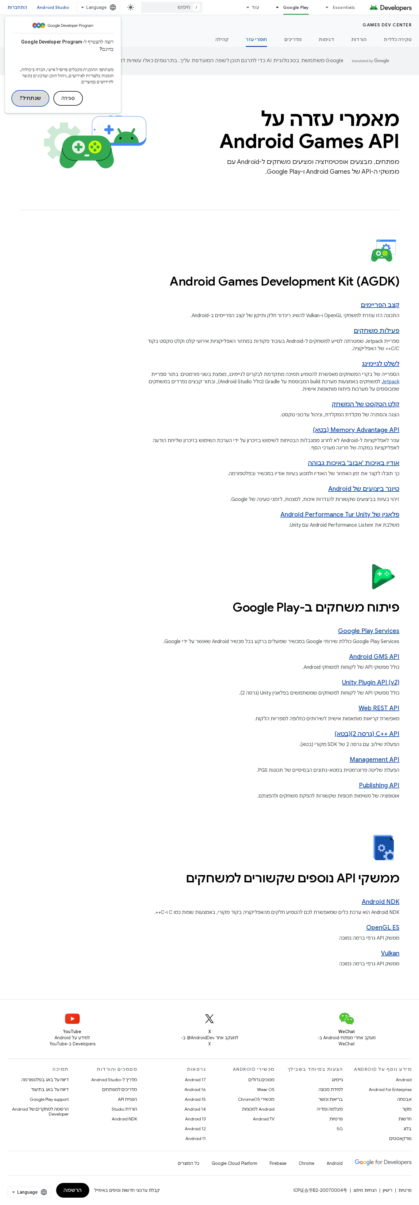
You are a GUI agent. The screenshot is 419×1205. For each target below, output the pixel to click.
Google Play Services (368, 631)
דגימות (326, 39)
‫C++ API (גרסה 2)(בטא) (367, 734)
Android (404, 1079)
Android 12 (195, 1128)
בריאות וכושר (330, 1099)
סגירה (68, 98)
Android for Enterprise (390, 1089)
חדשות (405, 1119)
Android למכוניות (258, 1109)
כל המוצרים (188, 1163)
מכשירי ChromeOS (256, 1099)
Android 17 (195, 1079)
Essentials (344, 7)
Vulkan (390, 953)
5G (340, 1128)
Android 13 (195, 1119)
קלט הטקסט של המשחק (365, 404)
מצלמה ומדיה (330, 1109)
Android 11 (195, 1138)
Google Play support (49, 1099)
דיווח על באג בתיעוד (50, 1089)
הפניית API (127, 1099)
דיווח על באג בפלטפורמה (45, 1079)
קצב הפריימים (380, 305)
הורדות (359, 39)
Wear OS (266, 1089)
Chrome (306, 1163)
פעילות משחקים (376, 331)
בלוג (407, 1128)
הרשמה (72, 1190)
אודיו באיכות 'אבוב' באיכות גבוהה (353, 463)
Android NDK (380, 902)
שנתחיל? (30, 98)
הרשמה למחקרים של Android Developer (40, 1111)
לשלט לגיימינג (380, 364)
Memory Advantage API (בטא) (356, 430)
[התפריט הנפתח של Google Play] (275, 7)
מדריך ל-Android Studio (114, 1079)
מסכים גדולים (261, 1079)
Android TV (264, 1119)
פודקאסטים (400, 1138)
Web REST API (379, 708)
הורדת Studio (124, 1109)
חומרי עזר (256, 39)
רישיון (387, 1190)
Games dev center (387, 25)
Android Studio (53, 7)
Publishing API (379, 785)
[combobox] (171, 7)
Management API (374, 760)
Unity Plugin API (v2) (370, 682)
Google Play (296, 7)
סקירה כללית (398, 39)
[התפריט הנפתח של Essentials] (324, 7)
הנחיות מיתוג (365, 1190)
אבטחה (404, 1099)
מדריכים (293, 39)
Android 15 (195, 1099)
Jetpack (390, 382)
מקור (407, 1109)
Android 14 (195, 1109)
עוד (255, 7)
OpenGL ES (382, 927)
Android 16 (195, 1089)
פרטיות (336, 1119)
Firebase (278, 1163)
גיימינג (337, 1079)
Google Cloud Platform (234, 1163)
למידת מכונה (331, 1089)
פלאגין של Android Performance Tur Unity (339, 514)
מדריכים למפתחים (119, 1089)
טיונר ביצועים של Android (363, 489)
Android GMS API (374, 657)
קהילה (222, 39)
